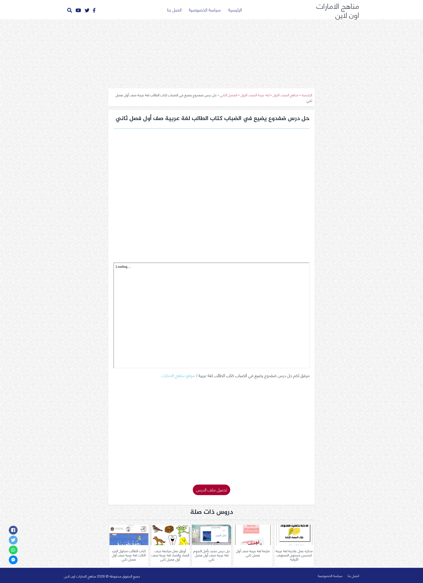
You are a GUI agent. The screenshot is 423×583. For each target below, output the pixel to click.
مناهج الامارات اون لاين (337, 10)
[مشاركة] (13, 530)
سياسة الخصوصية (205, 9)
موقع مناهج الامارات (178, 375)
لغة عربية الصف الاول (255, 94)
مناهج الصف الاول (285, 94)
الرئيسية (235, 9)
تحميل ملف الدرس (211, 489)
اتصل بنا (174, 9)
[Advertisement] (211, 52)
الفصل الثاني (228, 94)
